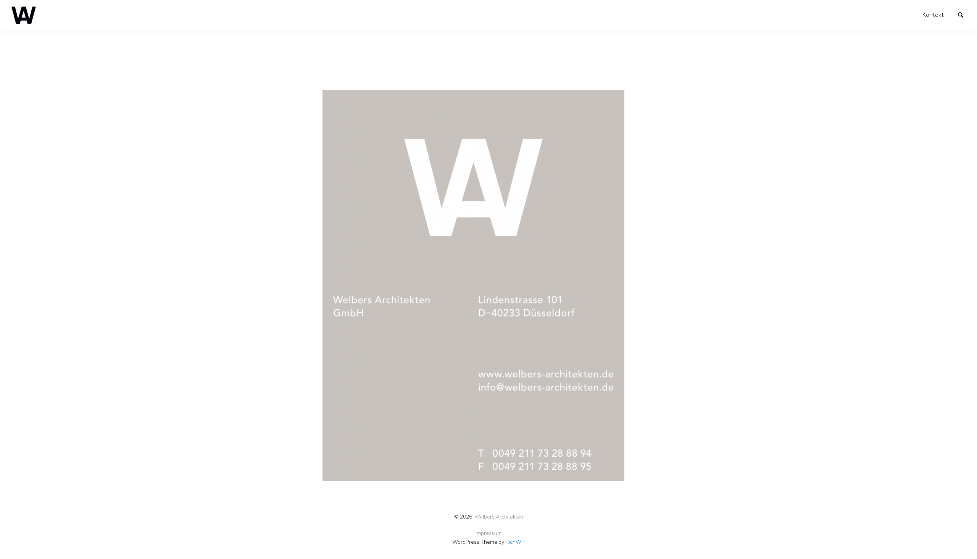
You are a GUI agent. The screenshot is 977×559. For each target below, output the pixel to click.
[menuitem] (933, 14)
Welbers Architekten (498, 516)
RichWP (515, 541)
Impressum (488, 533)
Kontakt (933, 14)
